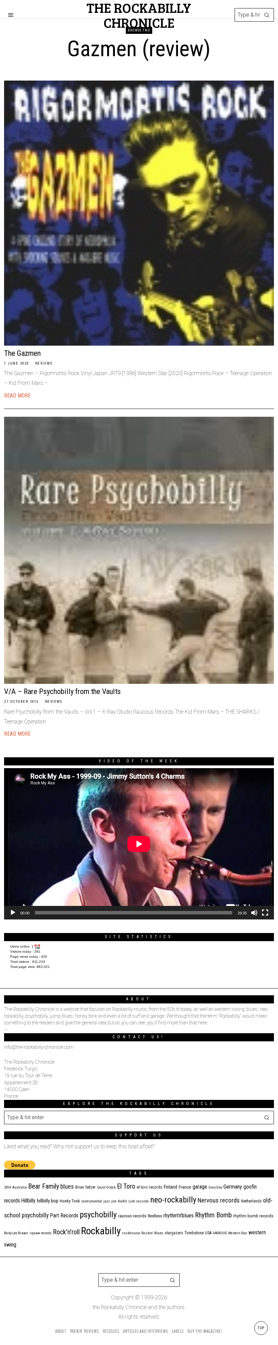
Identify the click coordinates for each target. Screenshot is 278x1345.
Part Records (64, 1215)
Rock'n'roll (66, 1232)
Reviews (44, 363)
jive (114, 1201)
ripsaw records (40, 1233)
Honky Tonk (70, 1200)
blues (67, 1186)
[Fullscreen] (265, 912)
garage (200, 1187)
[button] (267, 15)
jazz (106, 1201)
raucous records (132, 1215)
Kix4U (122, 1201)
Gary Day (215, 1187)
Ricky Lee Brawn (16, 1233)
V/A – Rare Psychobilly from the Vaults (62, 691)
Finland (170, 1187)
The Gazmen (22, 353)
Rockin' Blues (152, 1233)
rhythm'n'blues (178, 1215)
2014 (7, 1187)
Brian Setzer (85, 1187)
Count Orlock (106, 1187)
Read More (17, 395)
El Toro (126, 1186)
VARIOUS (220, 1233)
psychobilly (98, 1214)
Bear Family (43, 1186)
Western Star (237, 1233)
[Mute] (254, 912)
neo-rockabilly (173, 1200)
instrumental (91, 1201)
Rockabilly (101, 1231)
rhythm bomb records (253, 1215)
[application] (139, 843)
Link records (138, 1201)
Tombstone (194, 1232)
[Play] (12, 912)
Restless (155, 1215)
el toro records (149, 1187)
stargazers (174, 1233)
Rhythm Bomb (213, 1215)
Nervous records (219, 1200)
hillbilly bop (47, 1201)
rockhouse (131, 1233)
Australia (19, 1187)
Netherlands (251, 1201)
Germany (232, 1187)
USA (208, 1233)
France (185, 1187)
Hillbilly (28, 1201)
